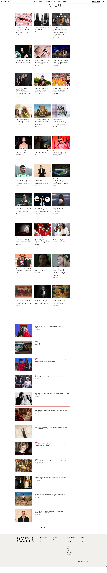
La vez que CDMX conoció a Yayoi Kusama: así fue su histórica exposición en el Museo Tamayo (23, 31)
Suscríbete (96, 1)
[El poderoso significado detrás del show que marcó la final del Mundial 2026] (61, 79)
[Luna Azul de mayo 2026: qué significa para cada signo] (61, 199)
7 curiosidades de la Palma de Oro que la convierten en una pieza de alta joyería (23, 240)
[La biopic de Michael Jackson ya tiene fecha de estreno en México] (42, 291)
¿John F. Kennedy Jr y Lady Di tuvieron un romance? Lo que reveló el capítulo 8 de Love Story (51, 444)
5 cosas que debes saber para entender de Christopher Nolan (60, 62)
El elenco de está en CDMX (49, 377)
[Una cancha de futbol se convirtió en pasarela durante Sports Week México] (23, 199)
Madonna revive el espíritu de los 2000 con (60, 152)
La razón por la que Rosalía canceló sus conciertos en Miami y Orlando (41, 210)
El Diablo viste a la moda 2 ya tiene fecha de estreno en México (50, 326)
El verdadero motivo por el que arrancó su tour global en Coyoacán (50, 360)
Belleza (41, 1)
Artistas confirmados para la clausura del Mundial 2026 (22, 121)
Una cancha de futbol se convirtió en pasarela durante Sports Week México (23, 210)
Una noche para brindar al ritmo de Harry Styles (23, 61)
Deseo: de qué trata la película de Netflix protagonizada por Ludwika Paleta (41, 90)
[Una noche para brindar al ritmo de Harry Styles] (23, 51)
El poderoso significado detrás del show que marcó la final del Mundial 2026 (60, 90)
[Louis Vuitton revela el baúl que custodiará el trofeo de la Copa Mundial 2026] (42, 111)
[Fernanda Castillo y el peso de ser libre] (42, 260)
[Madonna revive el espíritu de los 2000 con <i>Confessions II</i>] (61, 142)
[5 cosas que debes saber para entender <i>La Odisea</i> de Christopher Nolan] (61, 51)
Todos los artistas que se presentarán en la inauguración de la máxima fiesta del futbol (60, 181)
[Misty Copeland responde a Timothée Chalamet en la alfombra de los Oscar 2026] (23, 515)
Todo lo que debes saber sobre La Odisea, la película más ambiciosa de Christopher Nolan (42, 181)
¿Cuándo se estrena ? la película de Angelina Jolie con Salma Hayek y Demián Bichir (23, 91)
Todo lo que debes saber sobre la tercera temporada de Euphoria (50, 343)
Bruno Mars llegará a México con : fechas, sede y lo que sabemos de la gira (42, 241)
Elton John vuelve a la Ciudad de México (41, 151)
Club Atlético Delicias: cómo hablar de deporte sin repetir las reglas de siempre (52, 461)
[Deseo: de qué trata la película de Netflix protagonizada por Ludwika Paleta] (42, 79)
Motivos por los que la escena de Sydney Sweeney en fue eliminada (60, 272)
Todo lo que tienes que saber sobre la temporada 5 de (51, 411)
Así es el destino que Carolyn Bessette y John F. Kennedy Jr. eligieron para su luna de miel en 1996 (51, 495)
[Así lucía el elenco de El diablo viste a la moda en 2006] (23, 260)
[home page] (6, 1)
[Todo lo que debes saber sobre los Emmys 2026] (23, 142)
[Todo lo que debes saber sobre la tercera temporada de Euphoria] (23, 347)
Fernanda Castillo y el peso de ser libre (41, 270)
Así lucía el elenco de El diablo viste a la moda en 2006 (24, 270)
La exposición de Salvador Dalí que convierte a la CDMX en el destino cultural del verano (60, 123)
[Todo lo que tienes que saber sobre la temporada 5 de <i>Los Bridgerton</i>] (23, 414)
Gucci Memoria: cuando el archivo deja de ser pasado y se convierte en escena (23, 302)
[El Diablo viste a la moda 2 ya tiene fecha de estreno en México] (23, 330)
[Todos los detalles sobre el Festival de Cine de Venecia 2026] (42, 51)
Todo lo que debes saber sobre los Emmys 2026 (23, 151)
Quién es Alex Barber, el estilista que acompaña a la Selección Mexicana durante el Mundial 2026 (24, 181)
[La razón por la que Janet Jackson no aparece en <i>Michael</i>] (61, 229)
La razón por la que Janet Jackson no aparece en (59, 239)
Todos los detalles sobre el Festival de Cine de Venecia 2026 (42, 62)
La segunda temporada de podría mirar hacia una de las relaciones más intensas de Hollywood (52, 394)
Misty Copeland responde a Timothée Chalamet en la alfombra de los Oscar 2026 (49, 511)
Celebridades (48, 1)
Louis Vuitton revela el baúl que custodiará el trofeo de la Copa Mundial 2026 (42, 122)
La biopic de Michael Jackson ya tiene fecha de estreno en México (42, 301)
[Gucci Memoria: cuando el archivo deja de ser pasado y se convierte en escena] (23, 291)
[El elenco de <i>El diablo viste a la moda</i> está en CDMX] (23, 381)
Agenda (65, 1)
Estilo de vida (57, 1)
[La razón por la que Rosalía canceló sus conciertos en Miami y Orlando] (42, 199)
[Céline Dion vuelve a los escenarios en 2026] (42, 19)
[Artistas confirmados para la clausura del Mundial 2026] (23, 111)
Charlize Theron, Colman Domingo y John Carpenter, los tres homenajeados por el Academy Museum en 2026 (60, 32)
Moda (35, 1)
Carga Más (42, 528)
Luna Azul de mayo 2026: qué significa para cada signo (60, 210)
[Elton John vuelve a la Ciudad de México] (42, 142)
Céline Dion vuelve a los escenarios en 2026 (42, 28)
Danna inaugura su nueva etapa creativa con (59, 301)
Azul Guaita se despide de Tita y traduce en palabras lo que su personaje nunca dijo (51, 427)
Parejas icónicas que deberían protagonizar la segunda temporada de (50, 478)
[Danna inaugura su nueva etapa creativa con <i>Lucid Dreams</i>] (61, 291)
